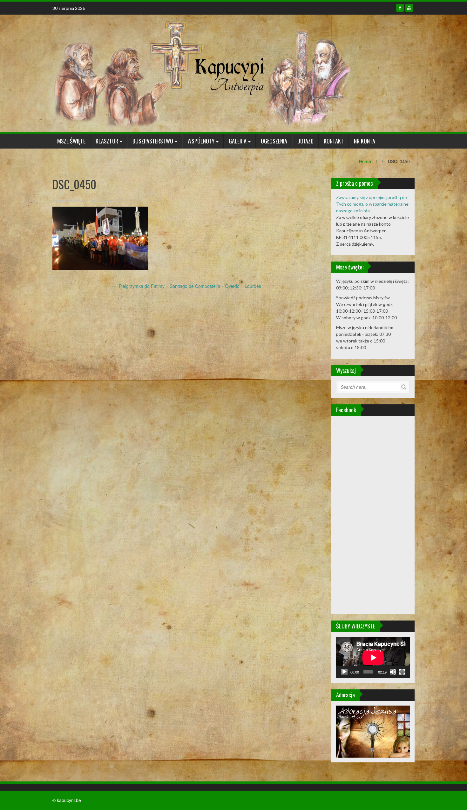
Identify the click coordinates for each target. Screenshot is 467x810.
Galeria (238, 141)
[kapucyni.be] (201, 73)
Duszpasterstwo (152, 141)
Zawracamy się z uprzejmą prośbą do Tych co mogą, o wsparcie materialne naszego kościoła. (372, 204)
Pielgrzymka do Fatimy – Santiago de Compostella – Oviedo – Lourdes (187, 286)
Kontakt (334, 141)
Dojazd (305, 141)
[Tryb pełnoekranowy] (402, 672)
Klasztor (107, 141)
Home (365, 161)
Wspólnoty (200, 141)
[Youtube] (409, 8)
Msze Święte (71, 141)
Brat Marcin (80, 200)
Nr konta (364, 141)
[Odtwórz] (344, 672)
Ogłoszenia (274, 141)
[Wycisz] (393, 672)
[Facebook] (400, 8)
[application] (373, 657)
